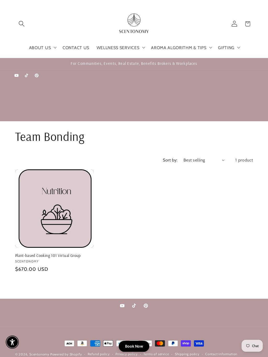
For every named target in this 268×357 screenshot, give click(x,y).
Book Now (134, 346)
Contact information (221, 354)
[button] (22, 24)
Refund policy (99, 354)
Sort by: (170, 160)
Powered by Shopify (66, 354)
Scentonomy (39, 354)
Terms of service (156, 354)
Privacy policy (126, 354)
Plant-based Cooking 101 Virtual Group (48, 255)
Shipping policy (187, 354)
